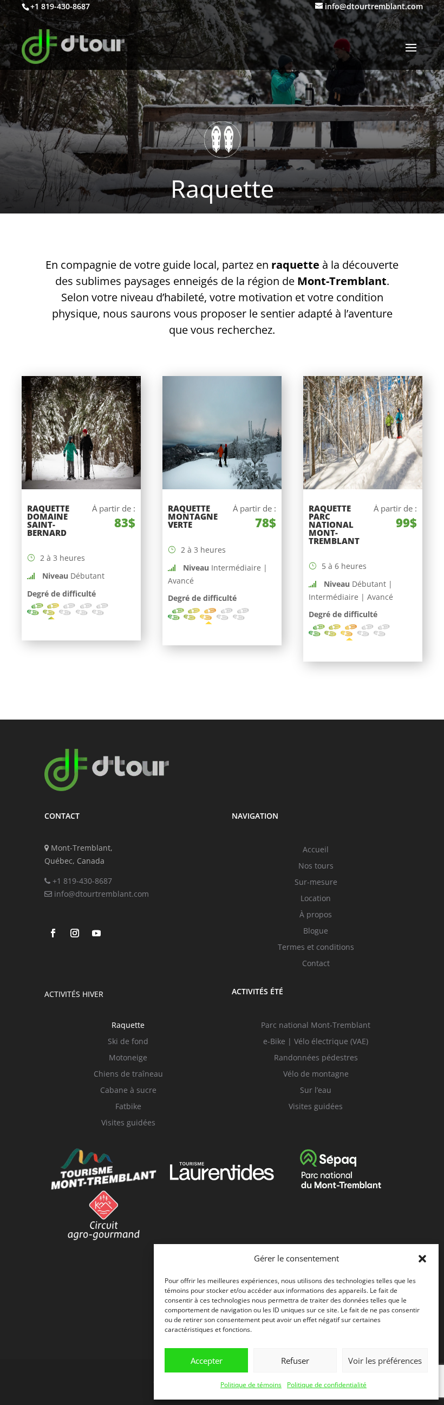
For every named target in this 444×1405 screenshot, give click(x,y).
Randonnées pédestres (316, 1058)
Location (316, 899)
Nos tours (316, 866)
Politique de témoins (251, 1384)
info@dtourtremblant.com (100, 894)
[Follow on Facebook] (53, 933)
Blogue (315, 931)
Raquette (128, 1025)
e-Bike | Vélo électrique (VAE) (315, 1042)
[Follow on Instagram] (74, 933)
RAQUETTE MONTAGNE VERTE (193, 516)
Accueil (316, 850)
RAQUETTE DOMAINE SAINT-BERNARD (48, 520)
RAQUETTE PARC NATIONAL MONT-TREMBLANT (334, 524)
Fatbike (128, 1107)
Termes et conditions (316, 947)
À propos (315, 915)
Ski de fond (128, 1042)
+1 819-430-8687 (81, 881)
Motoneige (128, 1058)
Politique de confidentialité (327, 1384)
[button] (422, 1258)
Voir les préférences (385, 1360)
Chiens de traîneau (128, 1074)
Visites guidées (128, 1123)
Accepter (207, 1360)
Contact (316, 964)
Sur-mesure (316, 882)
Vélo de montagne (316, 1074)
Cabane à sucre (128, 1090)
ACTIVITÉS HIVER (73, 994)
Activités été (257, 991)
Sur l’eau (315, 1090)
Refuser (295, 1360)
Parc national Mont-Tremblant (315, 1025)
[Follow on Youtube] (96, 933)
